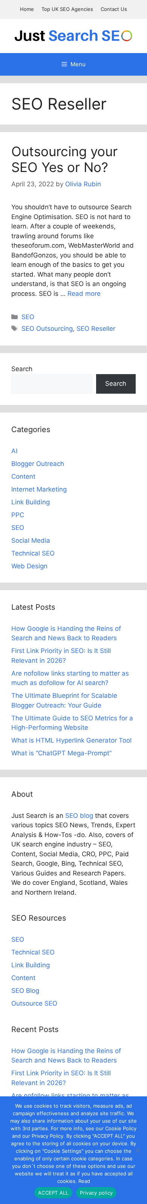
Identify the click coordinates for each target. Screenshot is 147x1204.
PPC (17, 515)
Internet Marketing (39, 489)
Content (23, 476)
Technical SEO (33, 553)
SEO (27, 317)
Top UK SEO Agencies (67, 9)
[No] (137, 1150)
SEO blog (79, 815)
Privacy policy (96, 1193)
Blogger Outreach (37, 463)
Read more (84, 293)
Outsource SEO (34, 1003)
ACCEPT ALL (53, 1193)
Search (21, 369)
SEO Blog (25, 990)
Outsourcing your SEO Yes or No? (64, 159)
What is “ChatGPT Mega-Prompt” (61, 753)
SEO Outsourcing (47, 328)
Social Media (30, 540)
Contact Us (114, 9)
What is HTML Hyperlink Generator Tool (71, 740)
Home (27, 9)
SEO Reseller (96, 328)
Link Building (30, 502)
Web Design (29, 566)
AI (14, 451)
